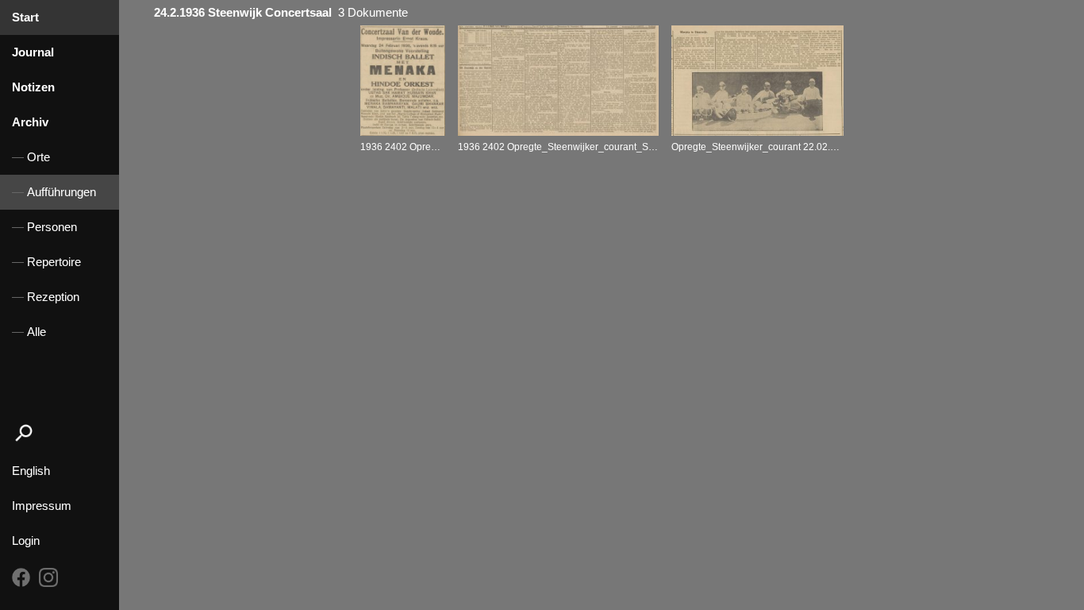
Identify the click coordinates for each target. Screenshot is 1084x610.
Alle (36, 332)
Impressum (41, 506)
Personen (52, 227)
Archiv (30, 122)
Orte (38, 157)
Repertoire (54, 262)
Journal (33, 52)
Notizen (33, 87)
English (31, 471)
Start (25, 17)
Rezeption (53, 297)
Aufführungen (61, 192)
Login (26, 541)
